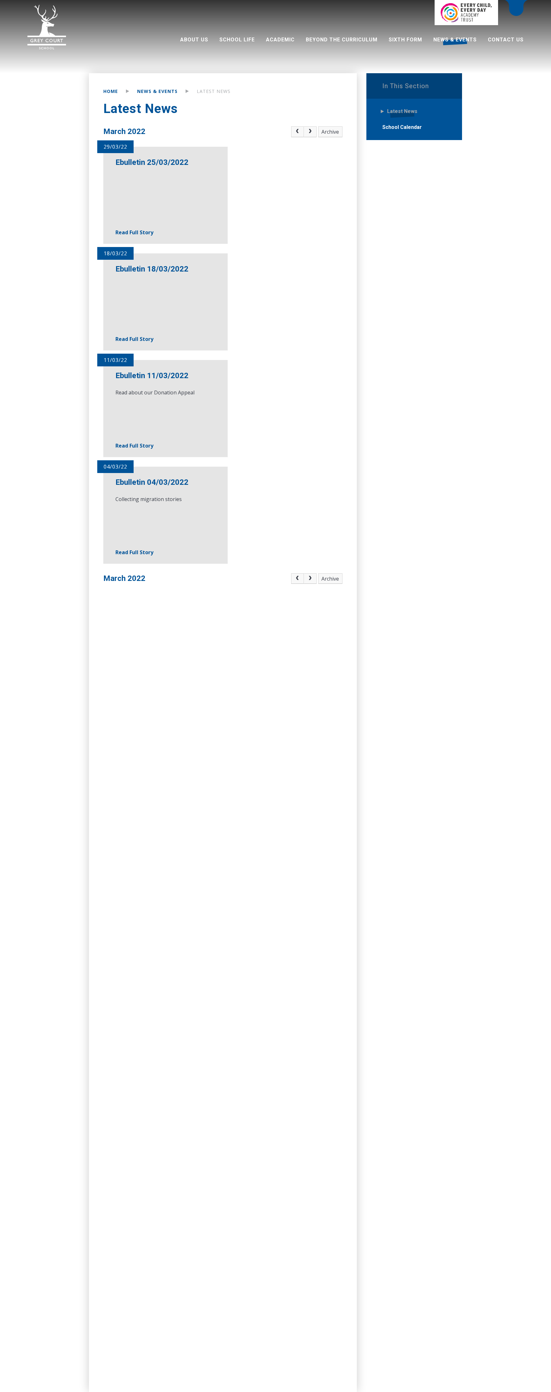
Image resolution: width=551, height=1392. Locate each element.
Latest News (214, 91)
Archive (330, 131)
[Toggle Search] (516, 9)
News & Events (157, 91)
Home (110, 91)
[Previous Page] (297, 131)
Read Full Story (134, 232)
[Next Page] (310, 131)
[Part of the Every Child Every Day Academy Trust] (466, 12)
